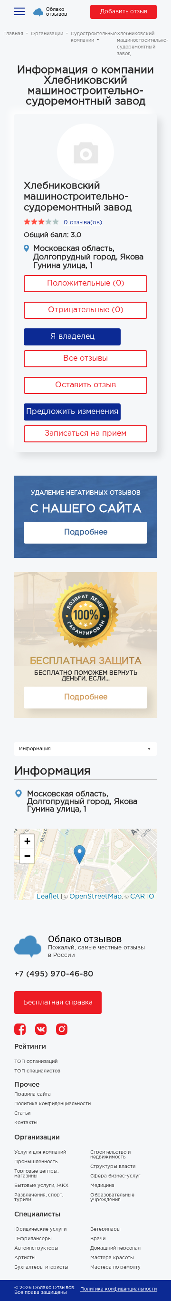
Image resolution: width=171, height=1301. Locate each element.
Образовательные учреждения (112, 1197)
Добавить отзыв (123, 11)
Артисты (25, 1258)
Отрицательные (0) (86, 310)
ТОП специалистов (37, 1071)
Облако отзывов (56, 12)
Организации (47, 34)
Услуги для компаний (40, 1152)
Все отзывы (85, 358)
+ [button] (27, 841)
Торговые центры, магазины (36, 1173)
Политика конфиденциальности (52, 1104)
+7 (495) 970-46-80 (54, 974)
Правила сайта (32, 1094)
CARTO (142, 896)
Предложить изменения (72, 411)
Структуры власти (112, 1167)
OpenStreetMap (95, 896)
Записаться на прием (85, 433)
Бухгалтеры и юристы (41, 1267)
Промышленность (35, 1162)
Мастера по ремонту (115, 1267)
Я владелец (72, 336)
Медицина (102, 1186)
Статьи (22, 1113)
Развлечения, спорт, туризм (38, 1197)
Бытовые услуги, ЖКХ (41, 1186)
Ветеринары (105, 1229)
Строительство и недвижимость (110, 1154)
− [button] (27, 856)
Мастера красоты (112, 1258)
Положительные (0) (85, 283)
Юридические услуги (40, 1229)
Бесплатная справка (58, 1002)
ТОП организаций (35, 1062)
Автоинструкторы (36, 1248)
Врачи (97, 1239)
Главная (13, 34)
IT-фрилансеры (33, 1239)
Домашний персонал (115, 1248)
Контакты (26, 1123)
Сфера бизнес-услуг (115, 1176)
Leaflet (48, 896)
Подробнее (85, 532)
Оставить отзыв (85, 385)
